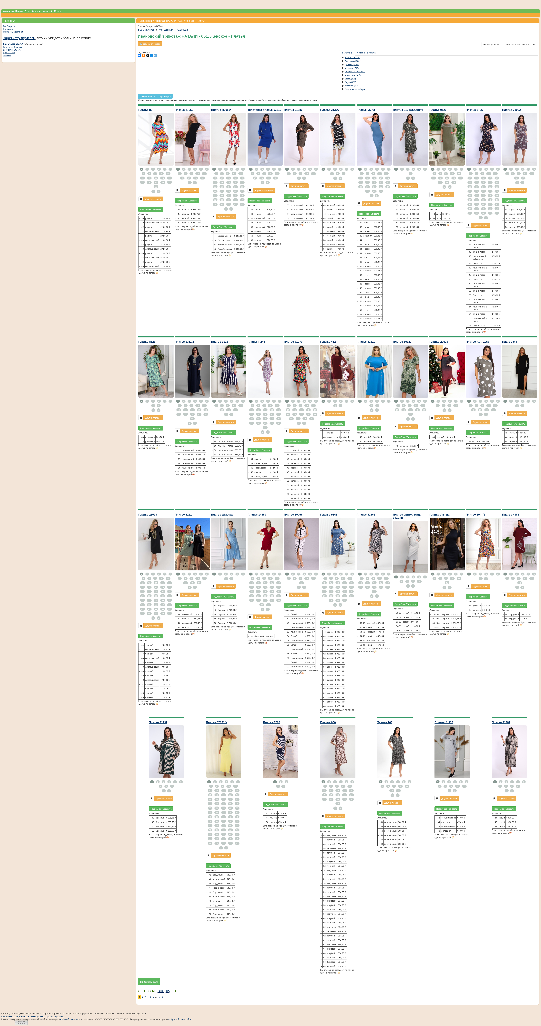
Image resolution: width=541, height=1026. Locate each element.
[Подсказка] (157, 273)
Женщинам (165, 29)
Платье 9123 (219, 341)
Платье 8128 (146, 341)
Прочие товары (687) (355, 71)
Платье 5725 (474, 109)
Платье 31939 (158, 722)
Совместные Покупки (13, 11)
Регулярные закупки (13, 31)
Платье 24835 (443, 722)
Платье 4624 (328, 341)
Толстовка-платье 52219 (264, 109)
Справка (7, 55)
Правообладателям (55, 1016)
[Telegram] (155, 55)
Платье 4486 (510, 514)
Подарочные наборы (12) (357, 89)
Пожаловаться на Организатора (520, 44)
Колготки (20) (351, 85)
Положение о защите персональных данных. (23, 1016)
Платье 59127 (402, 341)
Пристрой (8, 28)
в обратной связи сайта (179, 1019)
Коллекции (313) (353, 75)
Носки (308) (350, 78)
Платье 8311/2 (184, 341)
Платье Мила (366, 109)
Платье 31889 (501, 722)
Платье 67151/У (216, 722)
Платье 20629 (438, 341)
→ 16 (160, 996)
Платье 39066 (293, 514)
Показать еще (149, 981)
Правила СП (9, 52)
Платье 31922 (511, 109)
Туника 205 (384, 722)
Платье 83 (145, 109)
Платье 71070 (293, 341)
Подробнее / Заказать (150, 209)
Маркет (57, 11)
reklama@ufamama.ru (70, 1019)
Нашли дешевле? (491, 44)
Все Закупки (9, 26)
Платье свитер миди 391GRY (407, 516)
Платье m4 (509, 341)
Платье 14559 (257, 514)
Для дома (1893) (352, 61)
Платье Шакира (222, 514)
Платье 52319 (366, 341)
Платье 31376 (329, 109)
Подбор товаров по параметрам (155, 96)
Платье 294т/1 (475, 514)
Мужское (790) (352, 68)
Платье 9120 (437, 109)
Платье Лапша (439, 514)
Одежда (182, 29)
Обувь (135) (350, 82)
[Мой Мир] (151, 55)
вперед (164, 990)
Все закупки (146, 29)
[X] (147, 55)
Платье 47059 (184, 109)
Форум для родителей (42, 11)
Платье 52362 (366, 514)
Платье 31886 (293, 109)
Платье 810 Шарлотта (408, 109)
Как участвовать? (13, 43)
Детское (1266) (352, 64)
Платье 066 (328, 722)
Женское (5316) (352, 57)
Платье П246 (256, 341)
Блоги (27, 11)
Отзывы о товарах (151, 43)
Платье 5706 (271, 722)
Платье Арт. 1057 (477, 341)
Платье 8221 (183, 514)
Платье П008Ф (221, 109)
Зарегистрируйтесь (19, 37)
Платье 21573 (147, 514)
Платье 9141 (328, 514)
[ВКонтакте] (139, 55)
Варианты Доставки (13, 46)
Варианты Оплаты (12, 49)
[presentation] (347, 53)
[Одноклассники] (143, 55)
